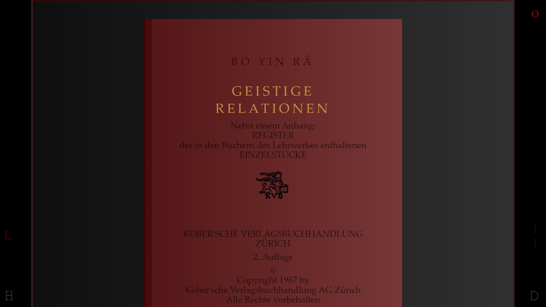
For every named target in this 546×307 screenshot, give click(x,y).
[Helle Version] (9, 300)
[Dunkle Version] (534, 300)
